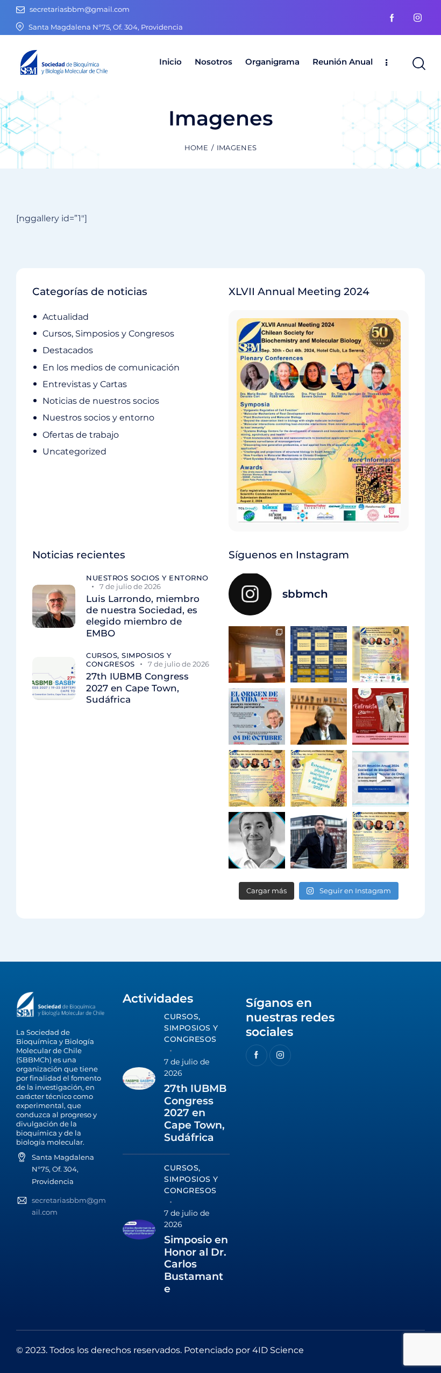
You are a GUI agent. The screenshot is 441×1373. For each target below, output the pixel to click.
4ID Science (278, 1350)
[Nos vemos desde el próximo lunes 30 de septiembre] (380, 654)
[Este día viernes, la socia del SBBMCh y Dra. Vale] (380, 716)
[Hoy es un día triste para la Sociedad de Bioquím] (257, 840)
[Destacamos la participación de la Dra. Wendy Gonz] (257, 654)
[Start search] (418, 64)
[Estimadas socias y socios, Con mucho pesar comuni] (318, 716)
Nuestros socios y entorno (98, 417)
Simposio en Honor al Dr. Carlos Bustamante (196, 1264)
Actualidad (65, 317)
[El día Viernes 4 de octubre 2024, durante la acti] (257, 716)
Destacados (67, 350)
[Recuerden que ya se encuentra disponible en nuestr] (380, 778)
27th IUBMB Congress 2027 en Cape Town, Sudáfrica (137, 688)
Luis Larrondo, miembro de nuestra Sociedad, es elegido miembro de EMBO (143, 616)
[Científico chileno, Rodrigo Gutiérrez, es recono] (318, 840)
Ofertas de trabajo (80, 435)
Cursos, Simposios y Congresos (108, 333)
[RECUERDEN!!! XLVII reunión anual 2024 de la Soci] (257, 778)
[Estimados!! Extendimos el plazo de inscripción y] (318, 778)
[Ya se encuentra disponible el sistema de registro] (380, 840)
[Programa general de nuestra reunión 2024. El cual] (318, 654)
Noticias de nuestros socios (100, 401)
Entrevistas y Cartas (84, 384)
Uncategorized (74, 451)
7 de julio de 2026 (130, 586)
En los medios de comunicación (111, 367)
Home (196, 147)
